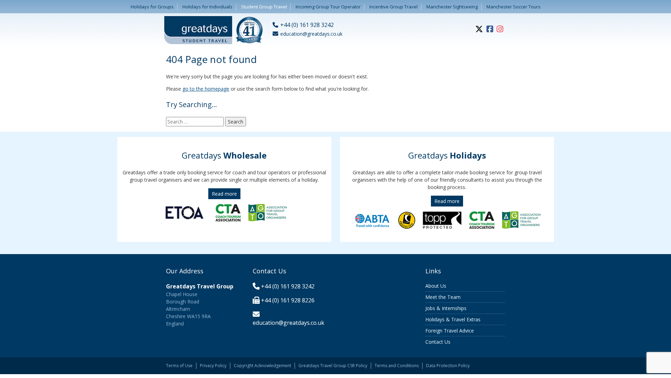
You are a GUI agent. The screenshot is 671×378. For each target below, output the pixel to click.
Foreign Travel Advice (449, 330)
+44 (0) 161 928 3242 (288, 286)
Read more (224, 193)
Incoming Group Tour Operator (328, 7)
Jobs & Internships (446, 308)
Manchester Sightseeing (452, 7)
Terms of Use (179, 366)
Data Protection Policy (448, 366)
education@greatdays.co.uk (288, 323)
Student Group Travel (264, 7)
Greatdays (224, 155)
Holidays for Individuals (207, 7)
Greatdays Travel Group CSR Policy (332, 366)
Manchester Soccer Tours (513, 7)
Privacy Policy (213, 366)
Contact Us (437, 341)
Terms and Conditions (397, 366)
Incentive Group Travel (393, 7)
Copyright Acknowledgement (262, 366)
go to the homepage (205, 88)
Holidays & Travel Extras (453, 319)
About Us (435, 285)
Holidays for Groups (152, 7)
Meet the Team (443, 297)
